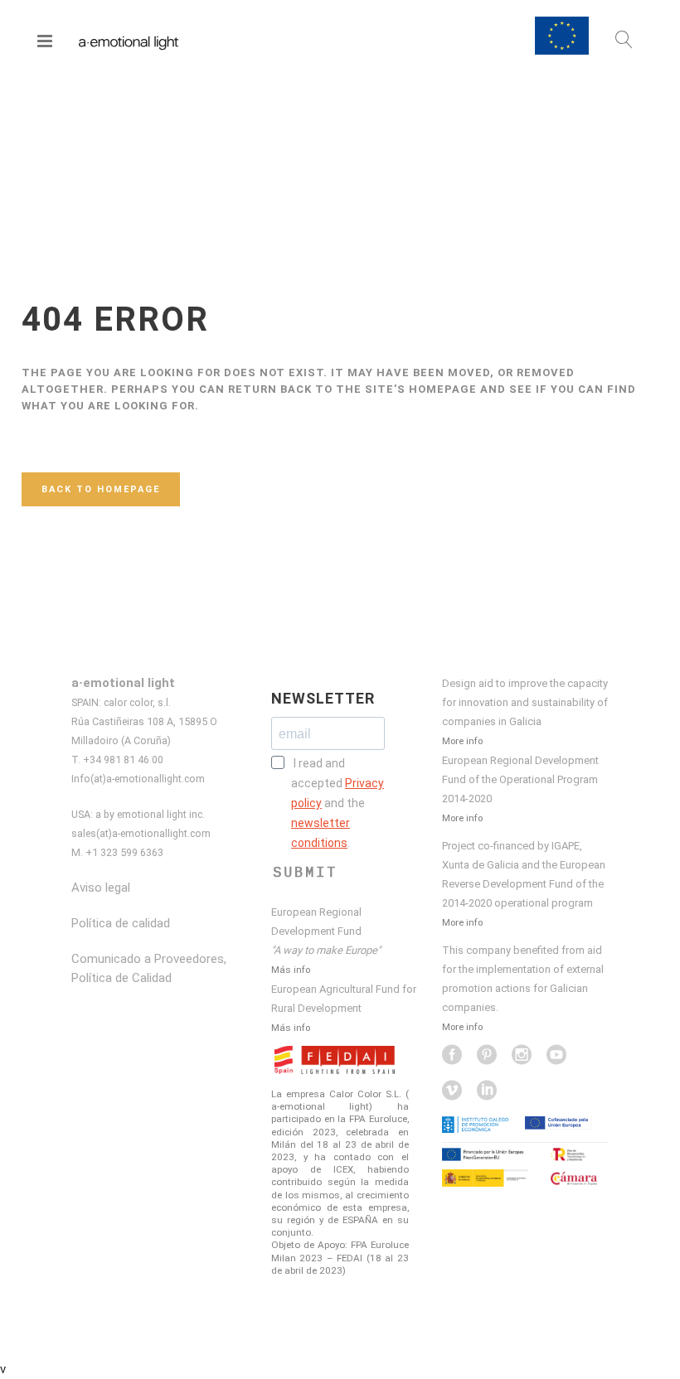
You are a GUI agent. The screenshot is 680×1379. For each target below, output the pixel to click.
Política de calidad (120, 923)
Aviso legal (100, 887)
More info (462, 741)
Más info (290, 969)
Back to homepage (100, 489)
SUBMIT (305, 872)
